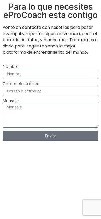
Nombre (10, 66)
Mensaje (11, 101)
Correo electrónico (21, 83)
